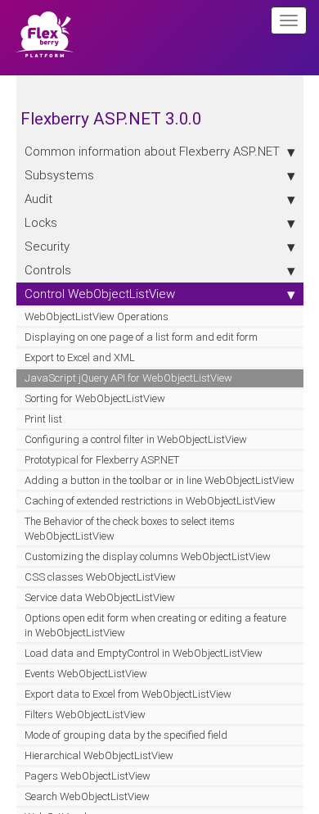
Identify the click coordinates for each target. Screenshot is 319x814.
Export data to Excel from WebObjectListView (128, 694)
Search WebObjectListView (87, 796)
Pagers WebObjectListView (88, 776)
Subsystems (59, 175)
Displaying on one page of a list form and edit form (141, 337)
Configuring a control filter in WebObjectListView (136, 439)
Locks (41, 222)
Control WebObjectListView (100, 293)
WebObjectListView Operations (96, 316)
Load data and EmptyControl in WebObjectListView (144, 653)
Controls (48, 270)
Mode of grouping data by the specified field (126, 735)
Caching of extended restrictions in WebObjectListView (150, 501)
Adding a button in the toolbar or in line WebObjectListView (159, 480)
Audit (38, 198)
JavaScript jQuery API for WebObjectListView (128, 378)
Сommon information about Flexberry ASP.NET (152, 151)
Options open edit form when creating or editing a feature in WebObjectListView (155, 625)
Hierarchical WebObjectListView (99, 755)
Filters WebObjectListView (85, 714)
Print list (43, 419)
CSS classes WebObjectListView (100, 577)
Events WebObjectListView (86, 674)
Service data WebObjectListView (100, 597)
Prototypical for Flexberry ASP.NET (102, 460)
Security (47, 246)
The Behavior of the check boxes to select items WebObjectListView (130, 528)
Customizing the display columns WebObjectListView (148, 556)
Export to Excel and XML (80, 357)
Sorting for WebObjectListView (95, 398)
